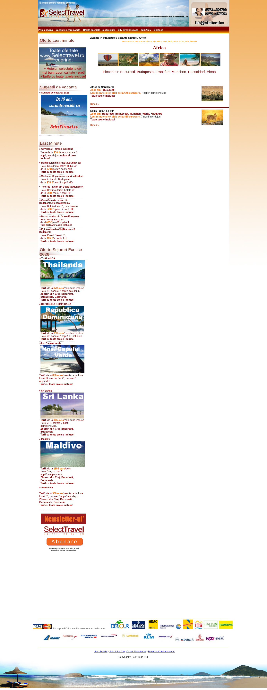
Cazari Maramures (136, 651)
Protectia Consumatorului (161, 651)
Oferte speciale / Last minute (99, 30)
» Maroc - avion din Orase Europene (59, 216)
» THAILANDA (47, 258)
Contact (158, 30)
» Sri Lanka (45, 390)
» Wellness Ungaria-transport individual (61, 176)
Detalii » (94, 104)
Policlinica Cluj (117, 651)
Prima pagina (46, 30)
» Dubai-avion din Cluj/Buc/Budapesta (60, 162)
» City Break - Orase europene (56, 149)
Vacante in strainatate (68, 30)
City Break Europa (128, 30)
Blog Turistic (101, 651)
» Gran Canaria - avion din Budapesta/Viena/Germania (54, 201)
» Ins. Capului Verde (50, 343)
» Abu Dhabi (46, 487)
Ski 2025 (146, 30)
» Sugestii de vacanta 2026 (54, 92)
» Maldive (44, 439)
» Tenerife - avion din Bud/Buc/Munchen (61, 186)
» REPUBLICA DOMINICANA (55, 304)
